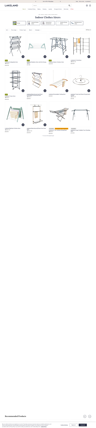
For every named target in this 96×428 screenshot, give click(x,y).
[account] (87, 5)
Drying (46, 14)
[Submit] (69, 5)
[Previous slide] (84, 416)
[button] (36, 1)
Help (77, 1)
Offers (71, 9)
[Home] (39, 14)
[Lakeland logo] (11, 5)
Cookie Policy (44, 426)
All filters (88, 29)
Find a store (81, 1)
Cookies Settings (64, 424)
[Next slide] (89, 416)
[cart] (90, 5)
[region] (48, 425)
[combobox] (52, 5)
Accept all (83, 424)
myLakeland (88, 1)
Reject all (73, 424)
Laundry (42, 14)
